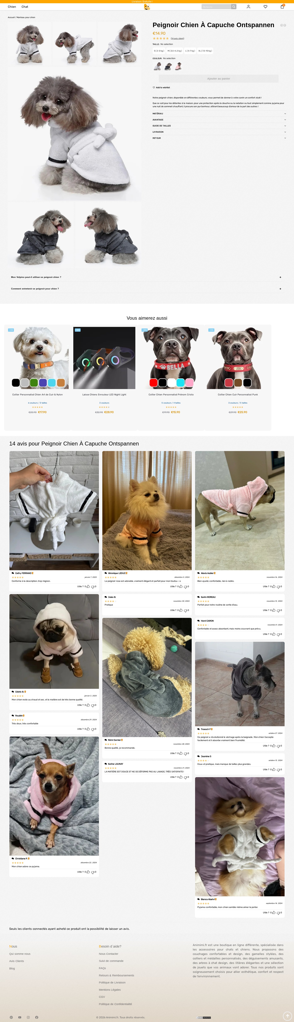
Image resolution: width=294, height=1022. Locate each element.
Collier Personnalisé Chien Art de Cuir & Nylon (37, 394)
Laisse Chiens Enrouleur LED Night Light (104, 394)
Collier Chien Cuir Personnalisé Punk (238, 394)
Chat (25, 6)
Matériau (158, 113)
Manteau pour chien (26, 17)
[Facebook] (37, 1017)
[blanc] (157, 66)
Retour (157, 138)
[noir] (167, 66)
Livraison (158, 132)
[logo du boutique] (147, 6)
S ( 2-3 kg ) (159, 51)
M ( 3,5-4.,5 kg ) (175, 51)
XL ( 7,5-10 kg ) (205, 51)
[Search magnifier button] (233, 6)
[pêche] (178, 66)
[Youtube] (20, 1017)
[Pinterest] (11, 1017)
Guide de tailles (162, 126)
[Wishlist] (64, 329)
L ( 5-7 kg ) (190, 51)
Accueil (11, 17)
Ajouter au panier (218, 78)
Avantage (158, 120)
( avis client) (177, 38)
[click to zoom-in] (75, 134)
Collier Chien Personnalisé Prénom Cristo (171, 394)
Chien (12, 6)
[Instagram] (28, 1017)
